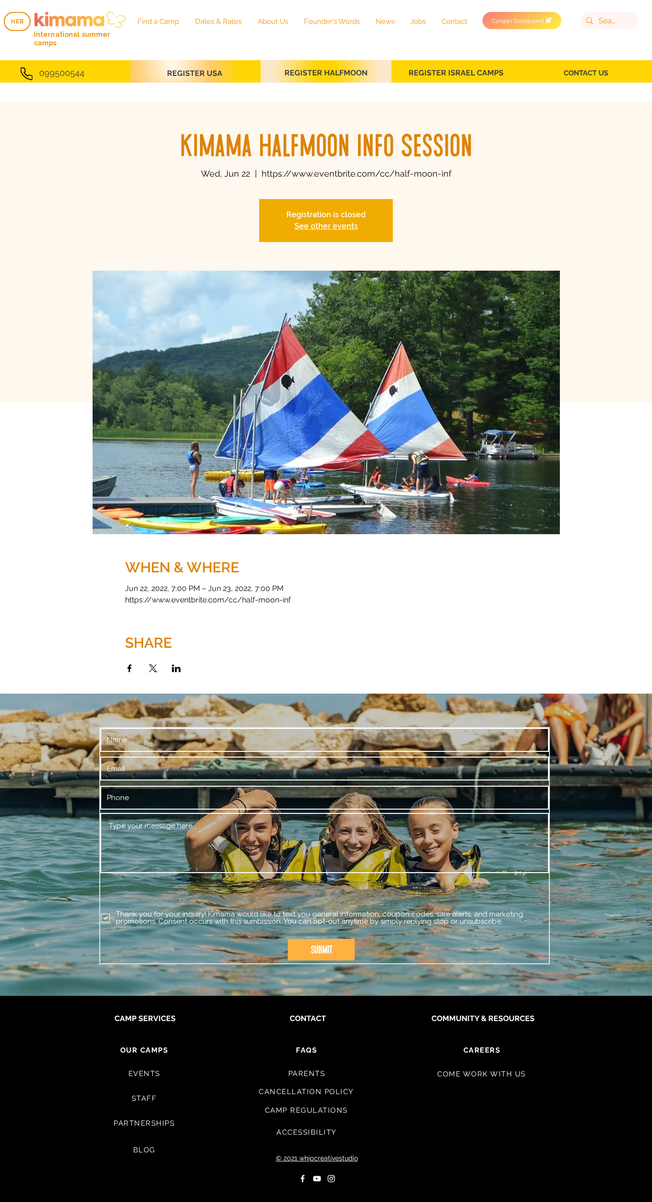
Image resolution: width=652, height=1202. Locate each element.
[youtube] (317, 1178)
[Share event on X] (153, 668)
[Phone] (26, 73)
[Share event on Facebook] (129, 668)
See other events (326, 226)
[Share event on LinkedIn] (176, 668)
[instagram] (331, 1178)
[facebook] (302, 1178)
